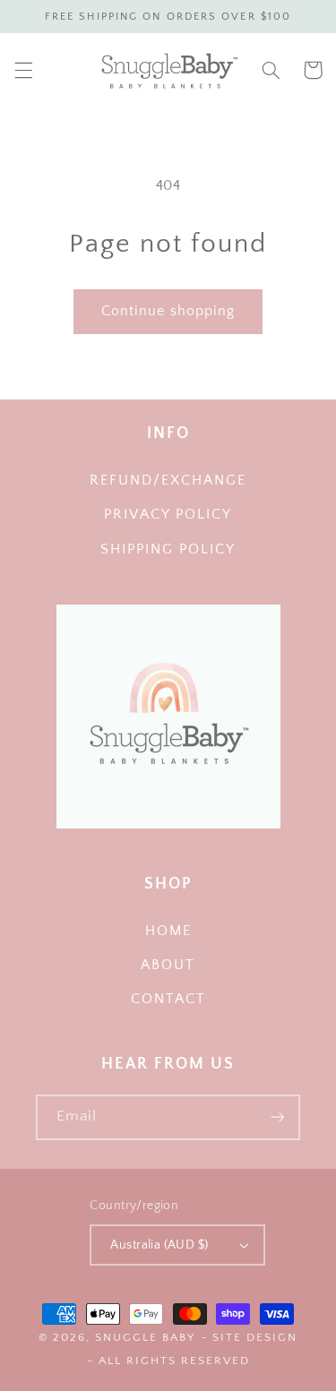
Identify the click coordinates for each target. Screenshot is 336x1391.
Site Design (254, 1337)
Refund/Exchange (168, 480)
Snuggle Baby (145, 1337)
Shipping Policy (168, 549)
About (168, 965)
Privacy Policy (168, 514)
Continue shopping (168, 311)
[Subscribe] (277, 1117)
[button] (23, 69)
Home (168, 931)
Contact (168, 999)
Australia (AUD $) (159, 1245)
